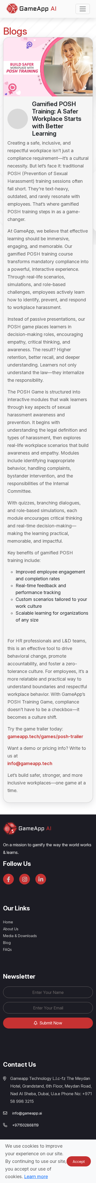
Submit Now (50, 1022)
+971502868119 (25, 1125)
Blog (7, 942)
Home (8, 922)
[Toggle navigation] (83, 9)
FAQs (7, 949)
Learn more (36, 1176)
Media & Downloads (20, 936)
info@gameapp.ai (27, 1113)
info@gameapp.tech (29, 763)
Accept (79, 1161)
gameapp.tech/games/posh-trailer (45, 736)
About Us (10, 929)
